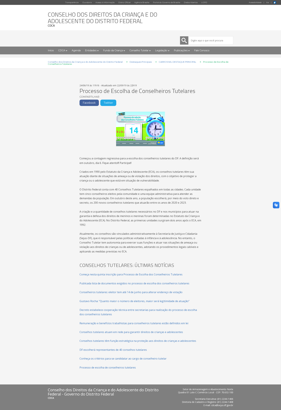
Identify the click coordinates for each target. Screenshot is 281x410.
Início (51, 50)
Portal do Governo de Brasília (166, 2)
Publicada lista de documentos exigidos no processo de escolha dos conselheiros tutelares (134, 283)
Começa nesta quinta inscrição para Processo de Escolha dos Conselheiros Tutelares (131, 274)
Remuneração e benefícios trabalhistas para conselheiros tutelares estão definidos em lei (134, 323)
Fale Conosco (201, 50)
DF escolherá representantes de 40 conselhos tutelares (113, 350)
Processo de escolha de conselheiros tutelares (108, 367)
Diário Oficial (124, 2)
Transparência (72, 2)
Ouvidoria (87, 2)
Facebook (89, 102)
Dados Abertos (191, 2)
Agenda (76, 50)
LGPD (204, 2)
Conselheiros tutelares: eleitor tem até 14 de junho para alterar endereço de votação (131, 292)
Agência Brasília (141, 2)
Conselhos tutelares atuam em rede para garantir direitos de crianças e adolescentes (131, 332)
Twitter (108, 102)
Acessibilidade (255, 2)
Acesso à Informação (105, 2)
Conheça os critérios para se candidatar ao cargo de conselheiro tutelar (123, 358)
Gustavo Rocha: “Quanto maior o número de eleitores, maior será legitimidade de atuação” (134, 301)
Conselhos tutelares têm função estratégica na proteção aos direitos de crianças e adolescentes (138, 341)
